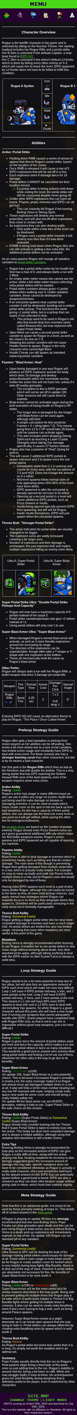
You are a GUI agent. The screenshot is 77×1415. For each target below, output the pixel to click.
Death (47, 128)
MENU (38, 4)
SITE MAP (38, 1395)
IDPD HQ (26, 56)
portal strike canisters (32, 262)
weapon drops (15, 826)
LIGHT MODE (55, 1400)
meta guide (44, 1212)
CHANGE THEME (24, 1400)
